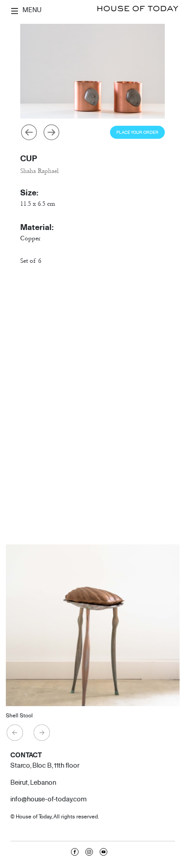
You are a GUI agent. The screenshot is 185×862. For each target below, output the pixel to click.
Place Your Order (137, 132)
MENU (31, 9)
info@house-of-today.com (48, 798)
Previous (28, 132)
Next (51, 132)
